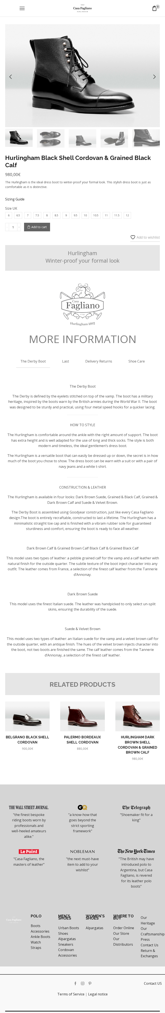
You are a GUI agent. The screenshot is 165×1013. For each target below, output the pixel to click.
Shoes (63, 933)
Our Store (121, 933)
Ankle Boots (40, 936)
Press (145, 939)
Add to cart (39, 227)
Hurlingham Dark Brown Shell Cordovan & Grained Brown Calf (137, 745)
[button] (10, 76)
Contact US (153, 983)
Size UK (11, 208)
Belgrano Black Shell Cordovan (27, 739)
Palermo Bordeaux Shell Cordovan (82, 739)
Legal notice (98, 994)
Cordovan (66, 949)
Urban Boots (68, 928)
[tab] (33, 361)
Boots (35, 925)
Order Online (123, 928)
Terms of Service (70, 994)
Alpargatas (67, 938)
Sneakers (65, 944)
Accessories (40, 931)
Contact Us (149, 945)
